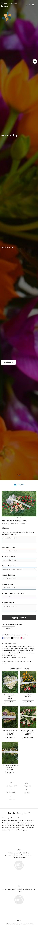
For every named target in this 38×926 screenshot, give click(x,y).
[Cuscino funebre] (28, 682)
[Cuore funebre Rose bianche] (10, 682)
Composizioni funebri (17, 524)
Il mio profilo (26, 786)
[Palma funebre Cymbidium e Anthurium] (10, 753)
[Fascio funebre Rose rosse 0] (19, 504)
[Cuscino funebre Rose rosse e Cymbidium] (28, 717)
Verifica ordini (11, 792)
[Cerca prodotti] (35, 61)
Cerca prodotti (11, 786)
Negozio (4, 524)
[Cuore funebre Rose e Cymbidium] (10, 717)
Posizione (13, 3)
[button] (8, 628)
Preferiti (26, 792)
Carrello (11, 799)
